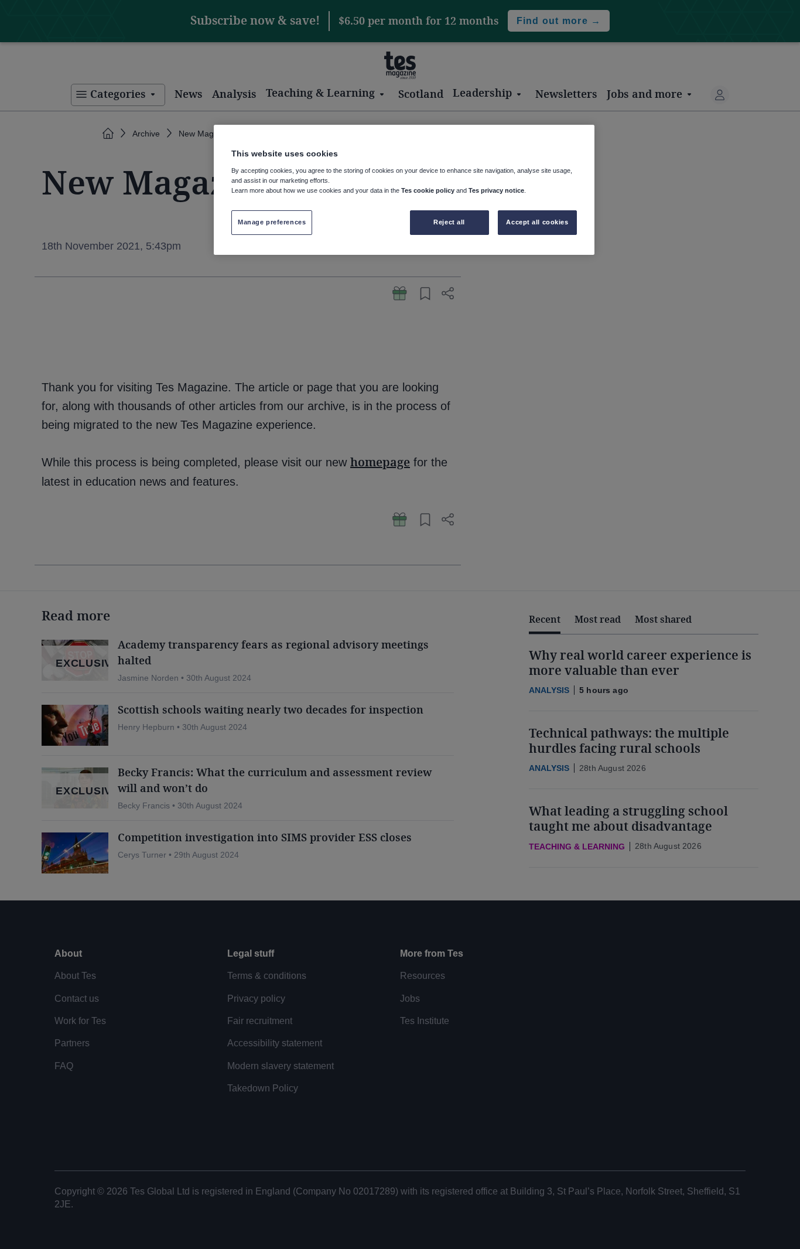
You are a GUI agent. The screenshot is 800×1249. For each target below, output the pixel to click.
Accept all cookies (537, 222)
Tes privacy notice (496, 190)
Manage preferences (272, 222)
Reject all (449, 222)
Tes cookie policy (427, 190)
